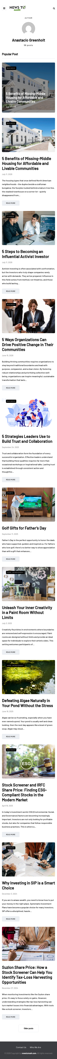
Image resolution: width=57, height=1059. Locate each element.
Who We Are (35, 1047)
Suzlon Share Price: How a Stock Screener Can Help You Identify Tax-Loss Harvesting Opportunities (27, 974)
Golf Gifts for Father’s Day (24, 528)
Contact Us (21, 1047)
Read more (10, 203)
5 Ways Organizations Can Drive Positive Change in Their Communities (27, 344)
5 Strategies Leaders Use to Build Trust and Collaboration (27, 439)
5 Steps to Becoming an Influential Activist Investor (25, 254)
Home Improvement (15, 572)
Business (11, 68)
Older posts (28, 1028)
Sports (10, 493)
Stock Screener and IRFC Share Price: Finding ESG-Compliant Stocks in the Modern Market (24, 792)
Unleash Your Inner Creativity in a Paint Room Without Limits (27, 612)
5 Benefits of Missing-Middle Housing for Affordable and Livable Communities (25, 97)
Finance (10, 216)
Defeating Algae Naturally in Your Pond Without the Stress (27, 703)
